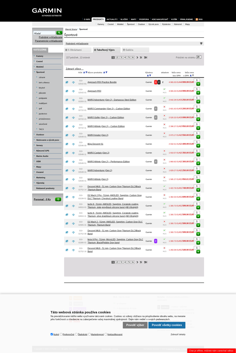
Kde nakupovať (160, 19)
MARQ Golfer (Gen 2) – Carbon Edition (106, 117)
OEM (38, 161)
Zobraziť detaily (178, 334)
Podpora (144, 19)
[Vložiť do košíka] (198, 84)
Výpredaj (40, 183)
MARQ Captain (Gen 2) (98, 153)
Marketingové (97, 334)
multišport (43, 103)
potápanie (43, 98)
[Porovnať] (75, 82)
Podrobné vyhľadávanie (50, 37)
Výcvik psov (153, 24)
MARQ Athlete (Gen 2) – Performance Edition (109, 161)
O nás (87, 19)
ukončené (43, 124)
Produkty (98, 19)
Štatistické (82, 334)
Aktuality (112, 19)
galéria (129, 50)
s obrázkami (75, 50)
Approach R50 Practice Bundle (102, 82)
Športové (40, 72)
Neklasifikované (114, 334)
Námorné (178, 24)
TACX (41, 129)
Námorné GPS (42, 151)
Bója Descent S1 (95, 144)
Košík (174, 19)
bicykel (42, 88)
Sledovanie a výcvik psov (47, 140)
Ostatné (40, 172)
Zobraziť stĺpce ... (75, 68)
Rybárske (166, 24)
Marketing (40, 177)
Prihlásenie (186, 19)
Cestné (39, 61)
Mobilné (40, 67)
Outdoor (40, 135)
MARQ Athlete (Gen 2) (98, 179)
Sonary (39, 145)
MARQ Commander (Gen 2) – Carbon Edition (109, 108)
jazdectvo (43, 114)
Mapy (38, 167)
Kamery (39, 56)
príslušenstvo (44, 119)
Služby (124, 19)
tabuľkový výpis (106, 50)
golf (40, 108)
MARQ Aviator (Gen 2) (98, 135)
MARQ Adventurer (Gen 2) (100, 170)
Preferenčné (68, 334)
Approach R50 (94, 91)
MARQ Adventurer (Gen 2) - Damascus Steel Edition (112, 100)
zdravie (42, 77)
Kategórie (40, 49)
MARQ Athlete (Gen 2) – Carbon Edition (106, 126)
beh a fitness (44, 83)
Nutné (56, 334)
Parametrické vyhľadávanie (48, 41)
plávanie (42, 93)
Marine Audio (42, 156)
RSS (200, 19)
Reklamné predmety (45, 188)
